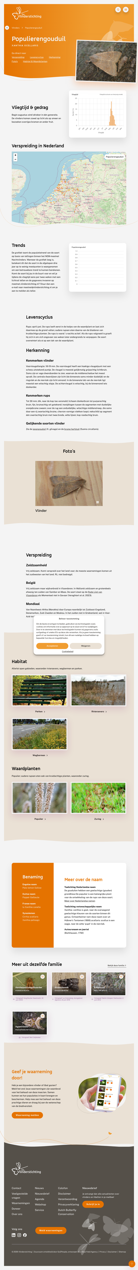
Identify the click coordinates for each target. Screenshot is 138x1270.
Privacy (102, 1252)
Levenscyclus (37, 57)
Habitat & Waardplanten (35, 61)
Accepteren (52, 646)
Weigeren (85, 646)
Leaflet (109, 152)
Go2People (62, 1252)
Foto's (15, 61)
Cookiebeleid (67, 651)
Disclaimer (112, 1252)
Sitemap (122, 1252)
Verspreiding (18, 57)
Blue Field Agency (90, 1252)
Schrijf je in (93, 1204)
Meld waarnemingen (50, 1230)
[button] (15, 155)
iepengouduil (39, 429)
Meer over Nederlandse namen (79, 901)
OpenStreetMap (116, 152)
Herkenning (55, 57)
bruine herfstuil (72, 429)
